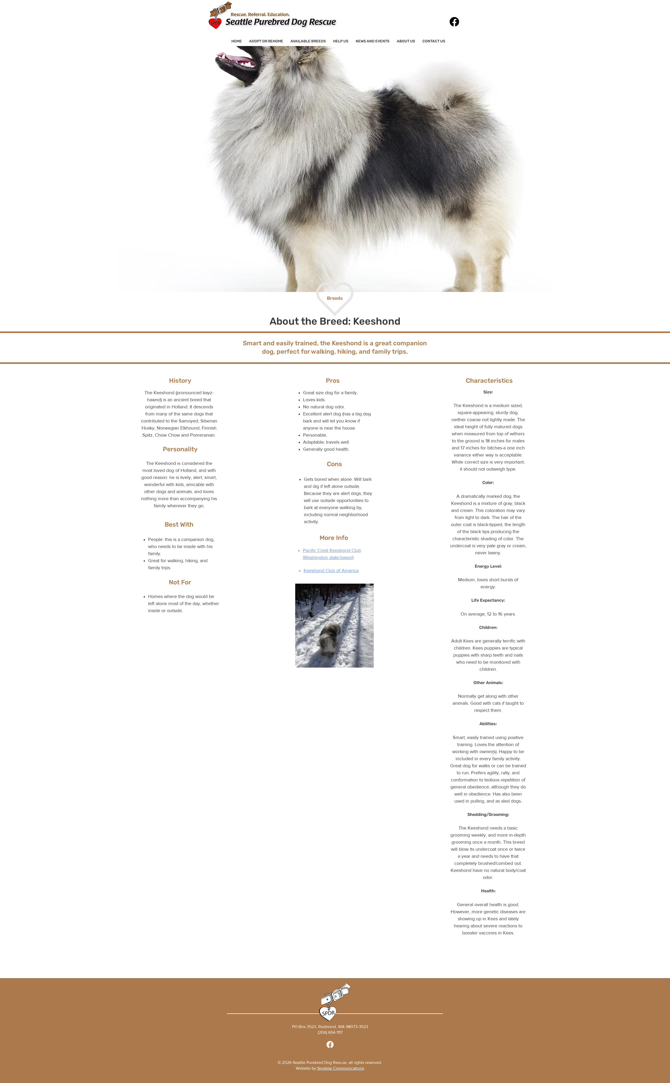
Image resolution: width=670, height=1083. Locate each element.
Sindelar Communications (340, 1068)
